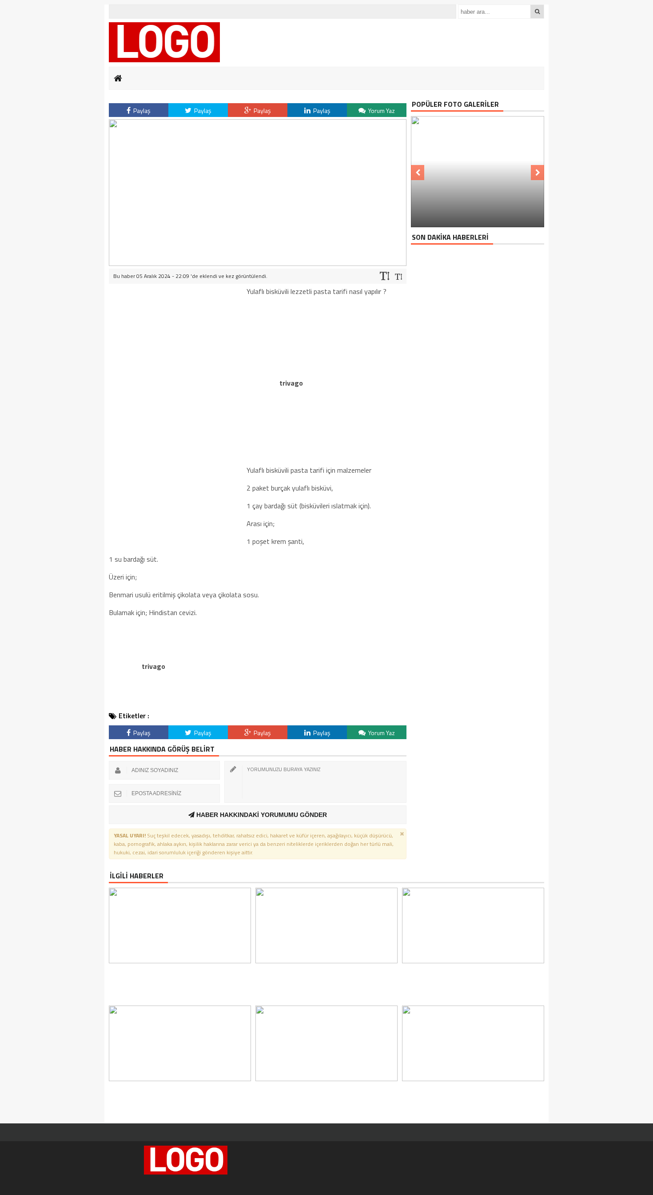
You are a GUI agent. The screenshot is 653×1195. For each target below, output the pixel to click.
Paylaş (141, 110)
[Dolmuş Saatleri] (164, 42)
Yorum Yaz (381, 110)
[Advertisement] (175, 419)
